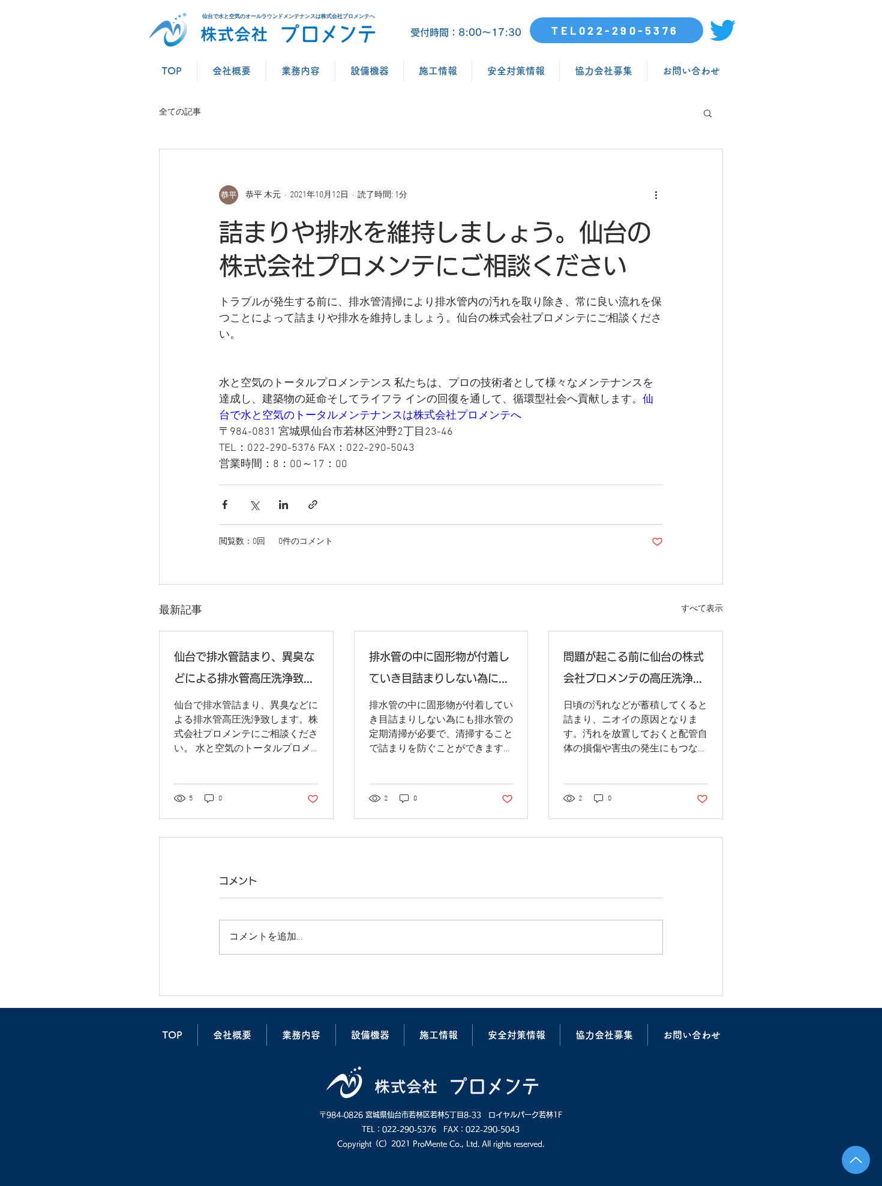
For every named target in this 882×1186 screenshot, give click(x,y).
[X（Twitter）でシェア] (254, 504)
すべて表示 (702, 609)
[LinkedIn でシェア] (283, 504)
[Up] (856, 1160)
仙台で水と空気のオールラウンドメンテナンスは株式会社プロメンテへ (288, 16)
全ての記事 (180, 112)
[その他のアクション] (656, 195)
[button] (707, 113)
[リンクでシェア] (313, 504)
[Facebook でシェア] (224, 504)
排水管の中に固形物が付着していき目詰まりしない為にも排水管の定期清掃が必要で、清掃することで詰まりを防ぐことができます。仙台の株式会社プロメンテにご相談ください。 (439, 670)
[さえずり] (723, 30)
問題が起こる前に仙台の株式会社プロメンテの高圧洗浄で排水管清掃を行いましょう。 (633, 670)
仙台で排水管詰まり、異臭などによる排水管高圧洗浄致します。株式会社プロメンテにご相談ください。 (244, 670)
